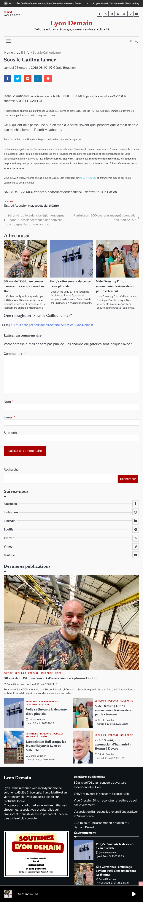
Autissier (21, 205)
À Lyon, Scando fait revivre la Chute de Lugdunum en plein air (82, 3)
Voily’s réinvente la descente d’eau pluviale (102, 794)
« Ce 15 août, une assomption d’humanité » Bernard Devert (113, 744)
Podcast (33, 673)
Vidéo (58, 673)
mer (30, 205)
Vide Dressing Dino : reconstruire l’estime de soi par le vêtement (115, 286)
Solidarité (47, 673)
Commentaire (15, 354)
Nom (8, 402)
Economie (31, 702)
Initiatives (32, 734)
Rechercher (12, 469)
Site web (10, 433)
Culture (8, 673)
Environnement (48, 702)
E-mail (9, 417)
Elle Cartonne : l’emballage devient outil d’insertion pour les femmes (116, 871)
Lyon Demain (71, 23)
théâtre (54, 205)
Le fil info (9, 201)
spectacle (40, 205)
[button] (134, 894)
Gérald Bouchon (64, 67)
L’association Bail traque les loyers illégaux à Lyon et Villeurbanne (46, 746)
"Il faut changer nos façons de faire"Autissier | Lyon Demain (52, 325)
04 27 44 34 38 (87, 177)
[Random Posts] (131, 41)
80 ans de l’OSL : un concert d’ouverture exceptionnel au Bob (24, 286)
